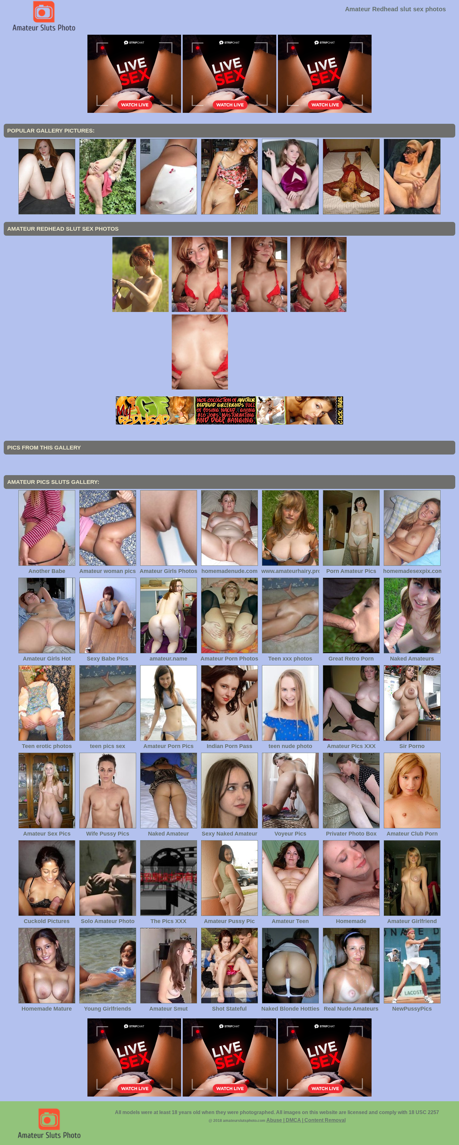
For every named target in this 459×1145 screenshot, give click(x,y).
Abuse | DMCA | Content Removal (306, 1120)
